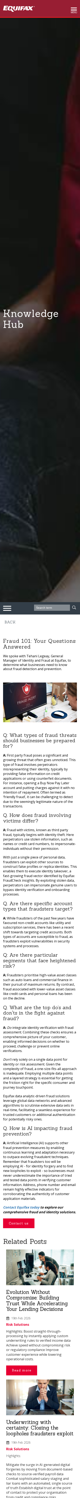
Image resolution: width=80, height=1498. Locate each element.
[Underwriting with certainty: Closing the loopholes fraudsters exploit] (40, 1399)
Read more (21, 1370)
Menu (74, 11)
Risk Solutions (17, 1324)
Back (10, 622)
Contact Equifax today (21, 1207)
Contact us (19, 1223)
